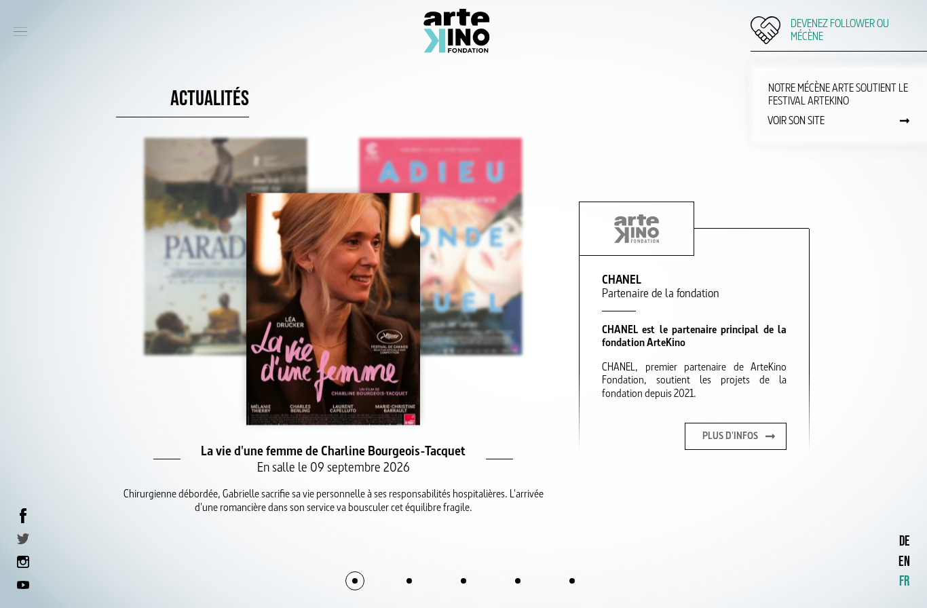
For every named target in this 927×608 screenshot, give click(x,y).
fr (904, 581)
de (904, 541)
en (904, 561)
